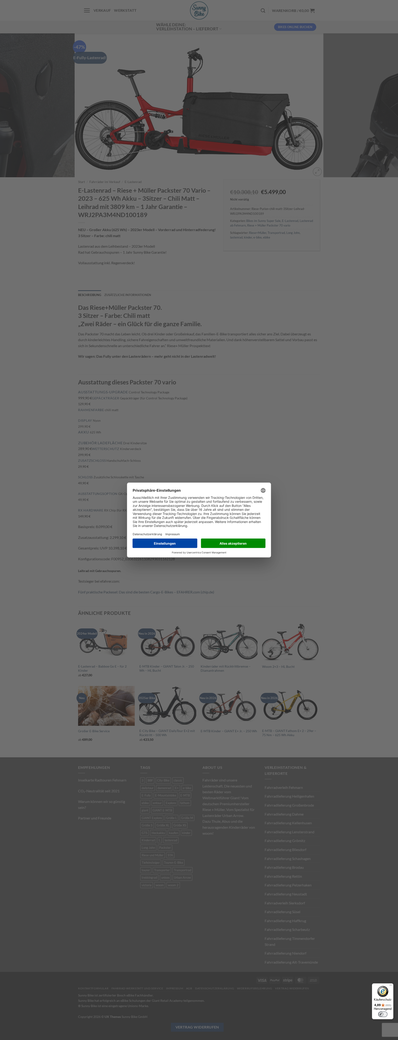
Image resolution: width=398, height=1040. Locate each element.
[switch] (382, 1014)
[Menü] (390, 986)
